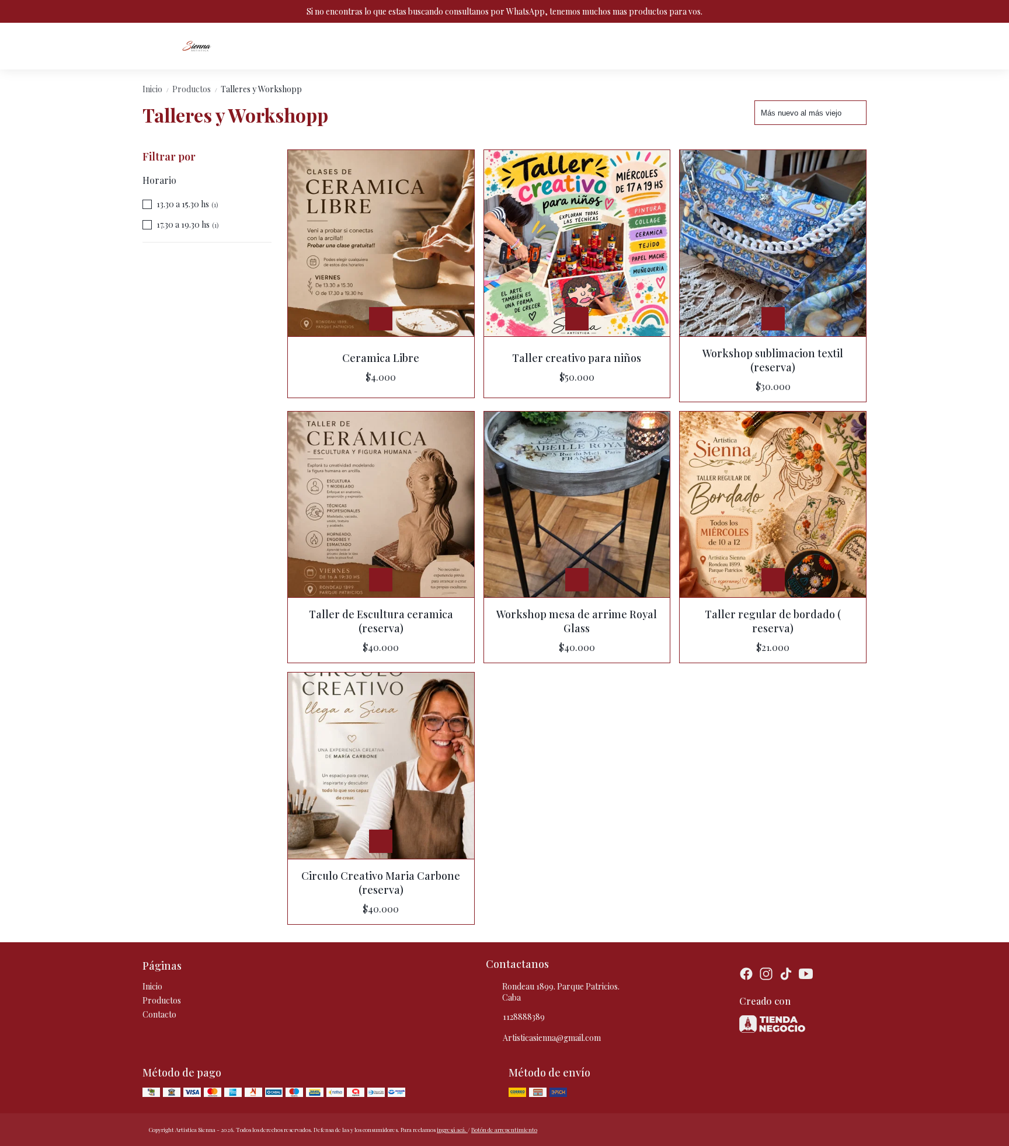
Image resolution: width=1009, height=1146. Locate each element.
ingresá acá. (452, 1130)
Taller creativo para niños (576, 358)
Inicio (156, 89)
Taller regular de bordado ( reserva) (773, 621)
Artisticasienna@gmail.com (552, 1037)
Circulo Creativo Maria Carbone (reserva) (380, 883)
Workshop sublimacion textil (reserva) (772, 360)
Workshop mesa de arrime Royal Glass (576, 621)
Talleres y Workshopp (261, 89)
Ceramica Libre (380, 358)
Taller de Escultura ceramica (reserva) (381, 621)
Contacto (159, 1014)
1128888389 (524, 1016)
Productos (195, 89)
